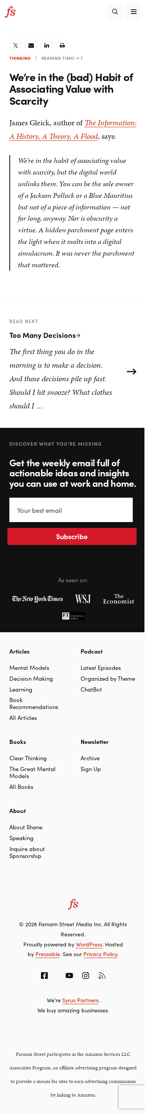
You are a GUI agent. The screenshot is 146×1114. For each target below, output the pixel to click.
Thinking (20, 58)
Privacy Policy (100, 954)
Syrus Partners (80, 1000)
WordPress (89, 944)
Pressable (47, 954)
